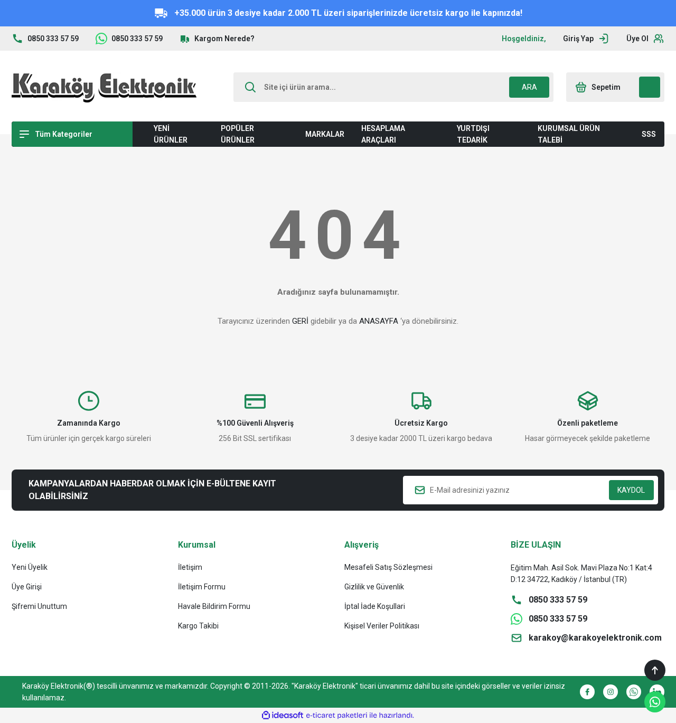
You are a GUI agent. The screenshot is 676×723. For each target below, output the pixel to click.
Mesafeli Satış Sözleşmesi (388, 567)
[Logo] (104, 87)
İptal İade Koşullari (374, 606)
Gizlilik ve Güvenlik (374, 587)
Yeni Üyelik (30, 567)
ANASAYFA (378, 321)
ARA (529, 87)
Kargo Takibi (198, 626)
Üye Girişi (27, 587)
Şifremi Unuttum (39, 606)
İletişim (190, 567)
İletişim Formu (202, 587)
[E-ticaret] (337, 715)
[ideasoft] (282, 715)
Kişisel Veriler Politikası (381, 626)
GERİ (300, 321)
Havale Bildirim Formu (214, 606)
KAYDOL (631, 490)
